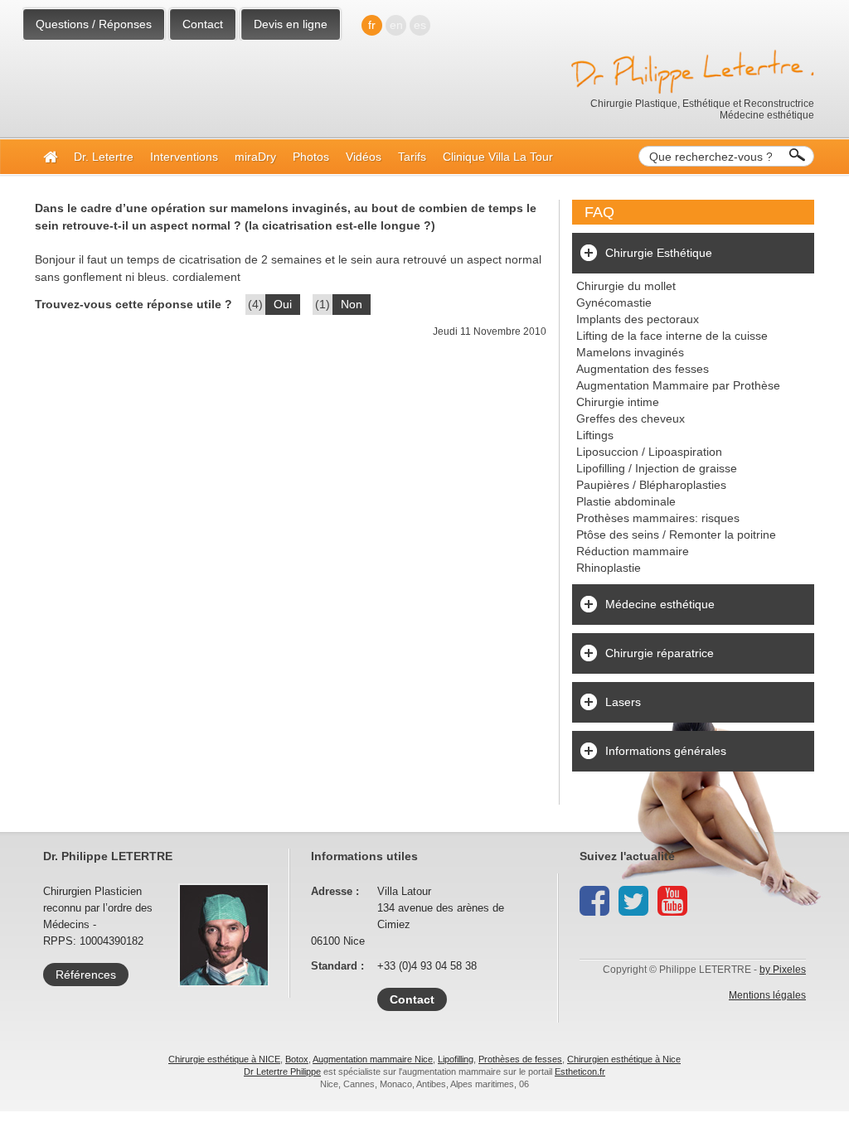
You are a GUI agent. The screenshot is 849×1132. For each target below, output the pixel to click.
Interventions (184, 156)
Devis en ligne (290, 24)
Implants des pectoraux (637, 319)
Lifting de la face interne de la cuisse (672, 335)
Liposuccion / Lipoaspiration (649, 451)
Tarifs (412, 156)
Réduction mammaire (632, 551)
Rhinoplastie (608, 567)
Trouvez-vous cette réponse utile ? (133, 304)
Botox (296, 1059)
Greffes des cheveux (630, 418)
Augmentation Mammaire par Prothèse (678, 385)
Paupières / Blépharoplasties (651, 484)
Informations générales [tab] (665, 750)
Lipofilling (455, 1059)
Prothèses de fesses (520, 1059)
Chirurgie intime (617, 402)
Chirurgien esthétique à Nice (624, 1059)
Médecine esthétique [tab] (660, 604)
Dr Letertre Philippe (282, 1071)
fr (372, 24)
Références (86, 974)
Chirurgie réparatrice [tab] (659, 653)
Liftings (595, 435)
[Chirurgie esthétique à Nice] (50, 156)
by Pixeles (782, 969)
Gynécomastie (614, 302)
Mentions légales (767, 995)
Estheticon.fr (580, 1071)
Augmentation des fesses (642, 368)
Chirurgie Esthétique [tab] (658, 252)
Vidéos (363, 156)
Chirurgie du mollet (626, 286)
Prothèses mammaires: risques (658, 518)
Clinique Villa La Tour (498, 156)
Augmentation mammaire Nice (373, 1059)
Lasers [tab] (623, 702)
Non (351, 304)
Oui (283, 304)
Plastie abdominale (626, 501)
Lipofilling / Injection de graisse (656, 468)
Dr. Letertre (103, 156)
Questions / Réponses (94, 24)
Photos (311, 156)
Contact (202, 24)
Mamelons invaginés (630, 352)
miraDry (255, 156)
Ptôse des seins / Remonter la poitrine (676, 534)
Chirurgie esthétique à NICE (224, 1059)
